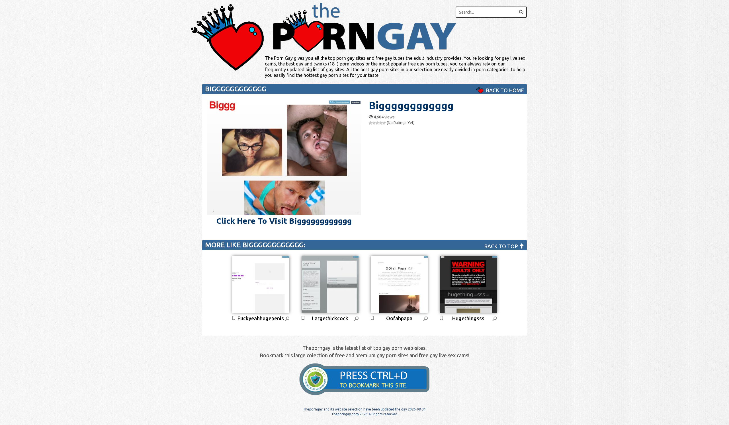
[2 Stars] (374, 123)
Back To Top (501, 246)
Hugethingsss (468, 318)
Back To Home (504, 90)
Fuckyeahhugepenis (260, 318)
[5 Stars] (384, 123)
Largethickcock (330, 318)
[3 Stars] (377, 123)
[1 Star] (370, 123)
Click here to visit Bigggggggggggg (284, 220)
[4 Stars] (380, 123)
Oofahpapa (399, 318)
